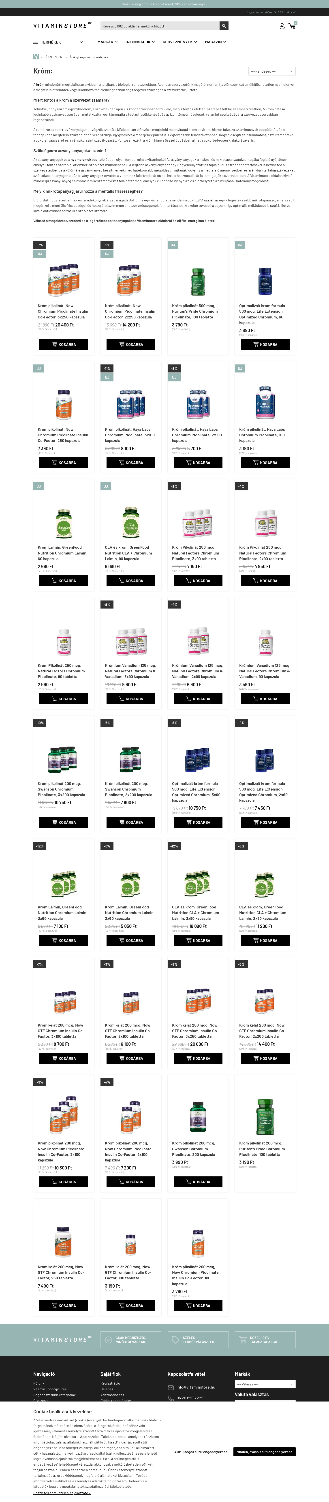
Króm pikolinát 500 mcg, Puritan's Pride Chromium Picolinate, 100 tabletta (195, 311)
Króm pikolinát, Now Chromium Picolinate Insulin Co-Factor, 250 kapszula (63, 435)
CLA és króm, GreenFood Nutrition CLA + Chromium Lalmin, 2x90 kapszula (262, 912)
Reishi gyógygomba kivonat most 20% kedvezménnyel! (164, 4)
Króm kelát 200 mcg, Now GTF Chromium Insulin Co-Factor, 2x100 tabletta (128, 1031)
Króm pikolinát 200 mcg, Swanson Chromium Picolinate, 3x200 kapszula (61, 789)
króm (40, 84)
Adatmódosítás (112, 1395)
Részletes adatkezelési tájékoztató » (62, 1493)
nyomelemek (81, 159)
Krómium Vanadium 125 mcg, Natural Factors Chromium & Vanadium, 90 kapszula (265, 671)
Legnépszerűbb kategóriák (54, 1395)
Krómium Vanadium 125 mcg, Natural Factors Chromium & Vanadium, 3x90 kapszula (130, 671)
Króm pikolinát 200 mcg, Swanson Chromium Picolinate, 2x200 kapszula (128, 789)
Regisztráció (110, 1383)
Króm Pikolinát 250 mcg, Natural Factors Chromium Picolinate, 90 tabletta (61, 671)
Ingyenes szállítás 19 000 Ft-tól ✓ (271, 12)
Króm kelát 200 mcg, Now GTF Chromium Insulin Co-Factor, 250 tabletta (61, 1272)
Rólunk (38, 1383)
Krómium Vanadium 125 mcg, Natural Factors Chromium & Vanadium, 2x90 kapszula (197, 671)
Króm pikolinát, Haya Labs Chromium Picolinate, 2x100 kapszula (197, 435)
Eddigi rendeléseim (115, 1400)
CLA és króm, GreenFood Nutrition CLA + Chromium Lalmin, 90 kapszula (128, 553)
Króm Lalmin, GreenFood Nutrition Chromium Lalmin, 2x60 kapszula (130, 912)
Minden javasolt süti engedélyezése (265, 1452)
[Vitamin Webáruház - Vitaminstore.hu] (36, 57)
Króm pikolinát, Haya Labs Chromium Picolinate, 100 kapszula (262, 435)
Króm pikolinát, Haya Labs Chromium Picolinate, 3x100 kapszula (130, 435)
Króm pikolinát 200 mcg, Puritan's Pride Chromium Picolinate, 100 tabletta (262, 1148)
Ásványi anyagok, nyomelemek (88, 57)
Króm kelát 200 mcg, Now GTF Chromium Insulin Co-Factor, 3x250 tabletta (195, 1031)
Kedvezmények (180, 41)
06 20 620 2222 (190, 1397)
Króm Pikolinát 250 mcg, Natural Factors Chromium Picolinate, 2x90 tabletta (262, 553)
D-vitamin (41, 1400)
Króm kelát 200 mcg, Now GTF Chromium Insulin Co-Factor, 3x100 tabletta (61, 1031)
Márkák (108, 41)
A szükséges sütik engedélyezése (200, 1452)
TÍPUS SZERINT (54, 57)
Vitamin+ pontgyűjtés (50, 1389)
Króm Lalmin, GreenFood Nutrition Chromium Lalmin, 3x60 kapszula (63, 912)
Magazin (216, 41)
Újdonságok (140, 41)
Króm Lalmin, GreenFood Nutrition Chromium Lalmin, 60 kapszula (63, 553)
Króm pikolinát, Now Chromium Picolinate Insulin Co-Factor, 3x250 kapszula (63, 311)
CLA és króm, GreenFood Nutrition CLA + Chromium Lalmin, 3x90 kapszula (195, 912)
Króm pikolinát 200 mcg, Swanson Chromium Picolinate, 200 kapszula (193, 1148)
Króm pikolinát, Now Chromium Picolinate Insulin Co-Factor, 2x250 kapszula (130, 311)
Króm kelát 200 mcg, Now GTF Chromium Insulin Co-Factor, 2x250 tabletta (262, 1031)
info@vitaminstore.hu (196, 1387)
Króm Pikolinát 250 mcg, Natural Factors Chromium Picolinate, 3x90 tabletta (195, 553)
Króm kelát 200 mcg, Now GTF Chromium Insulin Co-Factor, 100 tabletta (128, 1272)
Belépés (106, 1389)
